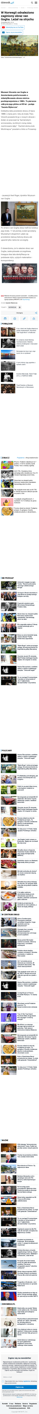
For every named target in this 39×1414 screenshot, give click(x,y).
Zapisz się (19, 1387)
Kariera (25, 1404)
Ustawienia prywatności (17, 1408)
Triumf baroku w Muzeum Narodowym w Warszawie (25, 386)
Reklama (18, 1404)
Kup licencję (26, 299)
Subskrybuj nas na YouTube (14, 27)
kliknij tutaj (19, 1397)
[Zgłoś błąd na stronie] (34, 318)
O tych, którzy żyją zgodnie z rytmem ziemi (25, 363)
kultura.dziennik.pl (13, 7)
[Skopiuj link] (24, 318)
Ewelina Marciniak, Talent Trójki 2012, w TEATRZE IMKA (26, 375)
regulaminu (26, 1381)
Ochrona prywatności (13, 1406)
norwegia (12, 307)
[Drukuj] (15, 318)
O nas (11, 1404)
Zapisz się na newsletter (14, 32)
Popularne (20, 458)
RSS (28, 1408)
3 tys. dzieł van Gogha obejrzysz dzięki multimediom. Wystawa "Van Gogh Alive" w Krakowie (27, 330)
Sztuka (22, 7)
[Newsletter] (5, 318)
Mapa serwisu (28, 1406)
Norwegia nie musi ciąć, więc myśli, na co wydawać (25, 352)
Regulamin (33, 1404)
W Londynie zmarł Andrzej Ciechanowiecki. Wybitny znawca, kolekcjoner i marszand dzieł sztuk (26, 343)
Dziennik (3, 7)
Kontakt (5, 1404)
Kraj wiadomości (32, 458)
